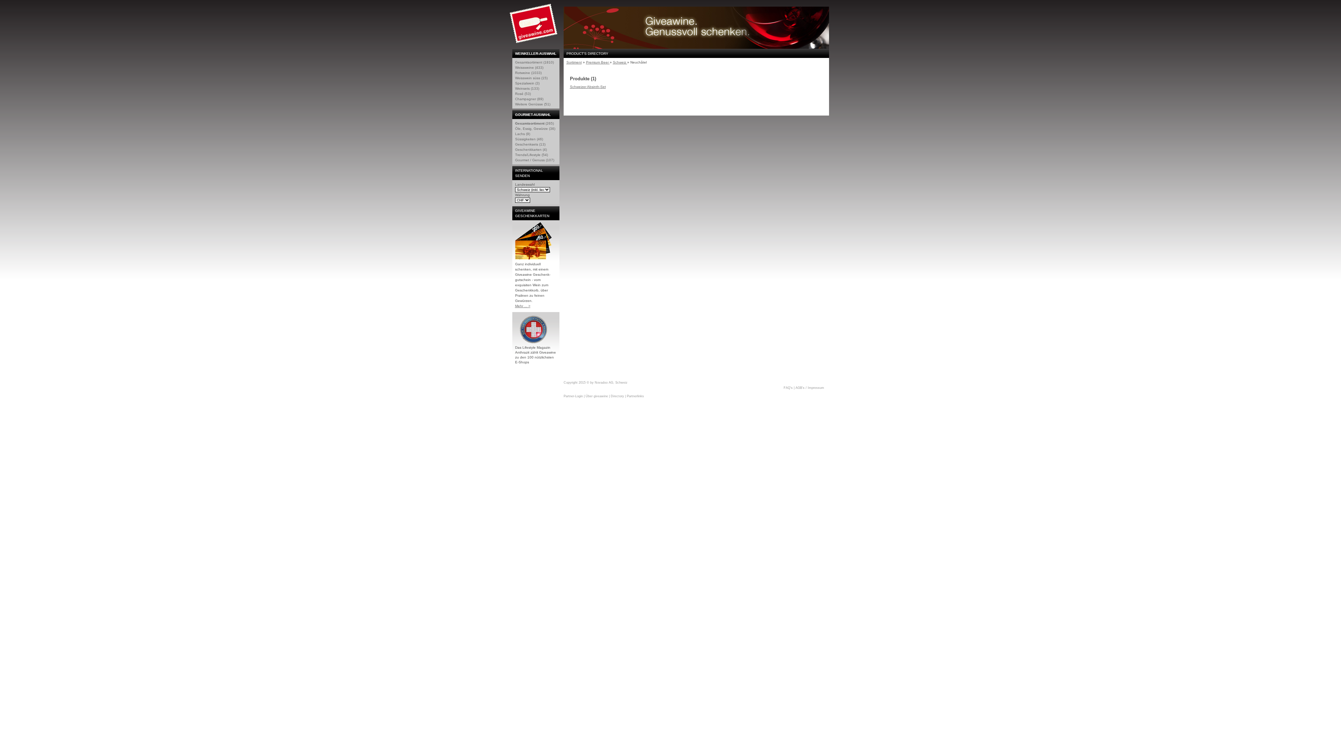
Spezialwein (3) (527, 83)
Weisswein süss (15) (531, 78)
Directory (617, 396)
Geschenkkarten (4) (531, 149)
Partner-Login (573, 396)
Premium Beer (598, 62)
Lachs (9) (522, 134)
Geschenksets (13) (530, 144)
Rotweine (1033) (528, 73)
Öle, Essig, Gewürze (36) (535, 129)
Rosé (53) (523, 94)
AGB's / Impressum (810, 388)
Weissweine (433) (529, 67)
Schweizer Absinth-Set (588, 87)
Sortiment (574, 62)
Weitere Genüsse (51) (532, 104)
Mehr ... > (522, 306)
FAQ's (788, 388)
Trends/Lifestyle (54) (531, 155)
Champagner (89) (529, 99)
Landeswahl (525, 184)
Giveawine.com (534, 26)
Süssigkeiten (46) (529, 139)
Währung (522, 195)
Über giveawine (597, 396)
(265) (534, 123)
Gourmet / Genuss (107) (534, 160)
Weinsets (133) (527, 88)
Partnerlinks (635, 396)
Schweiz (620, 62)
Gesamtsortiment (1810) (534, 62)
